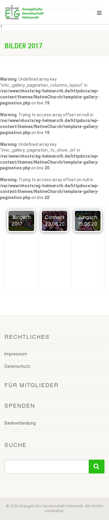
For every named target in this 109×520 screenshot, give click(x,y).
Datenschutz (17, 366)
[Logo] (36, 12)
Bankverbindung (20, 423)
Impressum (16, 353)
